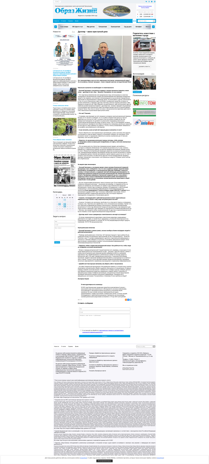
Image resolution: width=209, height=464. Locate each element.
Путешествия (103, 26)
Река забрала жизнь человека (62, 139)
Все (73, 32)
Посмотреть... (137, 92)
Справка (70, 21)
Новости (56, 21)
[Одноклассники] (126, 300)
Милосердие (149, 26)
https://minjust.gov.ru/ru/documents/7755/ (71, 397)
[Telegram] (131, 300)
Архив (76, 21)
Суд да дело (128, 26)
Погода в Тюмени (145, 7)
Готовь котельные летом (60, 105)
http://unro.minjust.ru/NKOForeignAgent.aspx (72, 428)
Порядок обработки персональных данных (102, 353)
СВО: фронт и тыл (77, 26)
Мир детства (91, 26)
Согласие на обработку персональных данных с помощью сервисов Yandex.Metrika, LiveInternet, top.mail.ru (103, 366)
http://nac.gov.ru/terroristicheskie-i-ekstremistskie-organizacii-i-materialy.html (80, 440)
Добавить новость (144, 66)
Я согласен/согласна (104, 461)
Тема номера (64, 26)
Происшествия (115, 26)
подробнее (83, 458)
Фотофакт (139, 26)
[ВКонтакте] (128, 300)
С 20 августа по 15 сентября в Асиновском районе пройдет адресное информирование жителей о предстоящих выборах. (64, 73)
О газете (63, 21)
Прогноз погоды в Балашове (145, 6)
